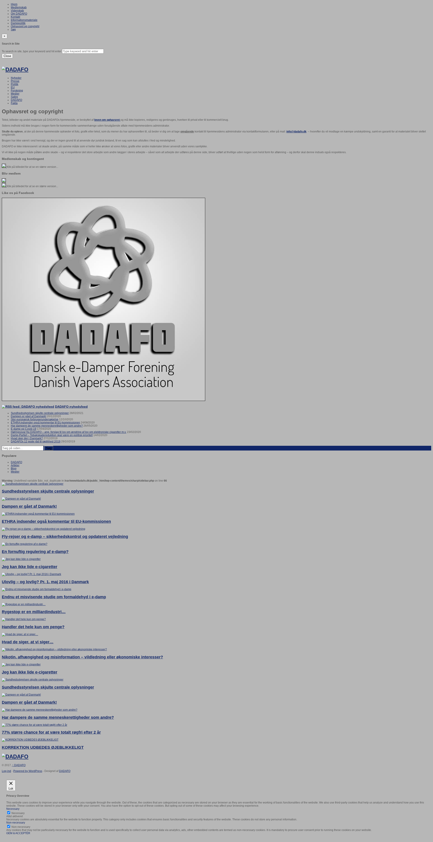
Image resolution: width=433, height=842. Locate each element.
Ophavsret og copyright (25, 26)
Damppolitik (18, 23)
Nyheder (16, 78)
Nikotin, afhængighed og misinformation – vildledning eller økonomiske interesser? (82, 657)
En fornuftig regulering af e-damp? (35, 551)
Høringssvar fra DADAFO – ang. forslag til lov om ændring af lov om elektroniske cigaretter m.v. (68, 432)
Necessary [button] (12, 808)
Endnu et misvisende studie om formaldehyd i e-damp (54, 597)
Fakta (14, 103)
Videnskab (17, 10)
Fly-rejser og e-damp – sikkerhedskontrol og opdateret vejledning (65, 536)
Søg (13, 29)
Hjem (14, 4)
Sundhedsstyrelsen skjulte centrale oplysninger (40, 413)
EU (13, 87)
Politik (14, 84)
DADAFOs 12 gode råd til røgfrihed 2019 (35, 441)
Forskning (17, 90)
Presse (15, 81)
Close (7, 56)
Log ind (6, 771)
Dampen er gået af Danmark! (28, 416)
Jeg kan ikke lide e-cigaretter (29, 566)
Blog (13, 468)
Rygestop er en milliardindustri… (34, 612)
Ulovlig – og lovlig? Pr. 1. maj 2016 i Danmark (45, 582)
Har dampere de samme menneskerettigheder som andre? (47, 425)
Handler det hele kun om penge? (33, 627)
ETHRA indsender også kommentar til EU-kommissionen (45, 422)
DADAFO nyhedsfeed (71, 406)
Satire (14, 96)
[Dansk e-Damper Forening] (15, 69)
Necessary (18, 813)
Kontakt (15, 16)
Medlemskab (19, 7)
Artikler (15, 465)
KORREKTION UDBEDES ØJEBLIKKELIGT (43, 747)
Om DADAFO (19, 13)
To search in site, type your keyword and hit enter (31, 51)
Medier (15, 93)
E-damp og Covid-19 (23, 428)
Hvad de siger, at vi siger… (27, 642)
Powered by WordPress (27, 771)
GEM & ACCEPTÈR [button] (18, 833)
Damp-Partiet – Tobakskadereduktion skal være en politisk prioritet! (52, 435)
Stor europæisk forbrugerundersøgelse (34, 419)
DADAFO (16, 100)
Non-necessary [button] (15, 822)
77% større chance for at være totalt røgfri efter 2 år (51, 732)
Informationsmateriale (24, 20)
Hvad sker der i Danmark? (27, 438)
